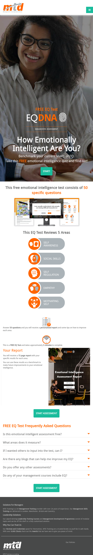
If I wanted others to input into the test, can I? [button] (32, 450)
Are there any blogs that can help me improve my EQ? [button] (38, 459)
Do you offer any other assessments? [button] (27, 467)
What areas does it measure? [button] (22, 442)
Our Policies (70, 542)
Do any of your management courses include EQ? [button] (35, 475)
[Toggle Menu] (89, 10)
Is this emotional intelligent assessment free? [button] (32, 434)
